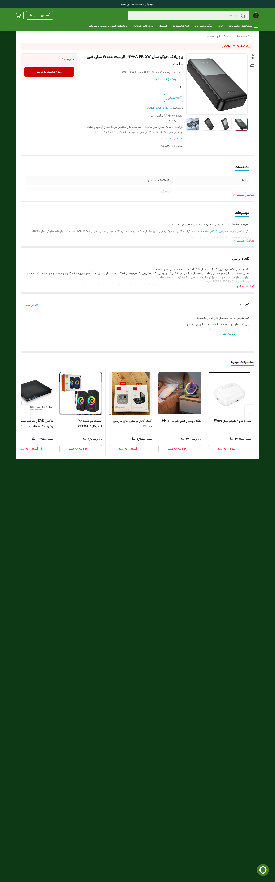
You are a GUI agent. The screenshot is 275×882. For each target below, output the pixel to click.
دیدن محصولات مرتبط (49, 72)
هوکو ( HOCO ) (166, 79)
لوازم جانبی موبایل (213, 36)
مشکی (172, 98)
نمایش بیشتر (245, 195)
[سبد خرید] (18, 15)
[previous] (249, 413)
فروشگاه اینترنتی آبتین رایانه (240, 36)
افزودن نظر (32, 305)
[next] (25, 413)
